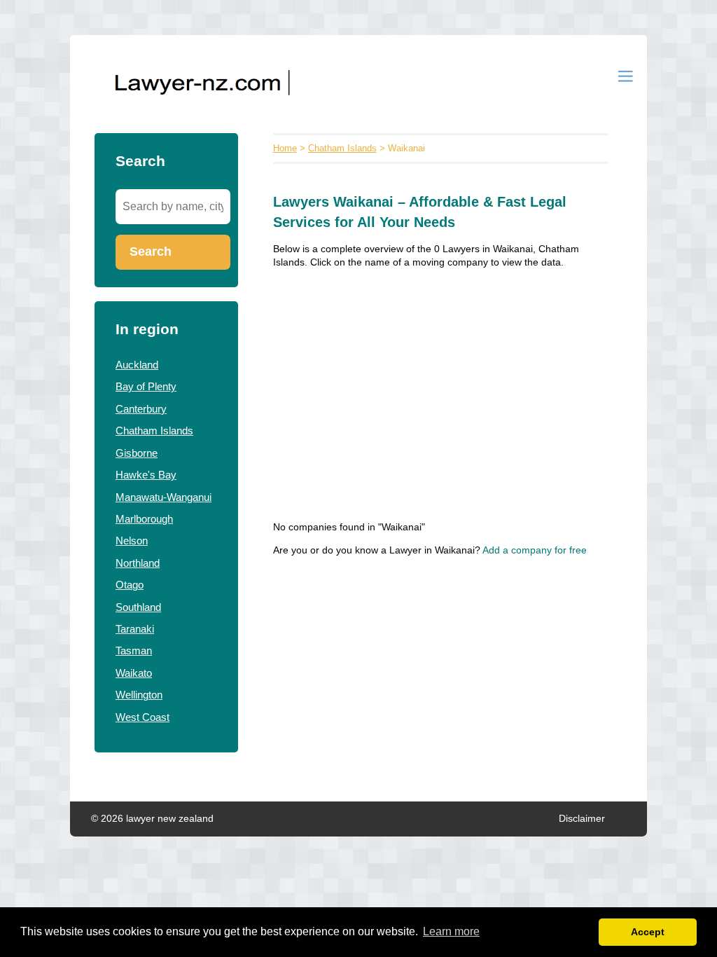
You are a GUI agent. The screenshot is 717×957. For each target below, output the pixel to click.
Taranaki (135, 629)
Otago (130, 585)
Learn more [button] (451, 931)
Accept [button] (647, 931)
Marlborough (144, 519)
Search (151, 252)
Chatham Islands (154, 430)
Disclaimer (582, 818)
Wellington (139, 695)
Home (285, 148)
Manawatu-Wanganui (163, 497)
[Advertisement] (440, 380)
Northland (138, 563)
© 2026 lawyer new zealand (152, 818)
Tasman (134, 650)
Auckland (137, 365)
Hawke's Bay (146, 475)
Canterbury (141, 409)
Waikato (134, 673)
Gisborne (137, 453)
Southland (138, 607)
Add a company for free (534, 550)
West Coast (142, 717)
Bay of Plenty (146, 386)
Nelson (132, 540)
